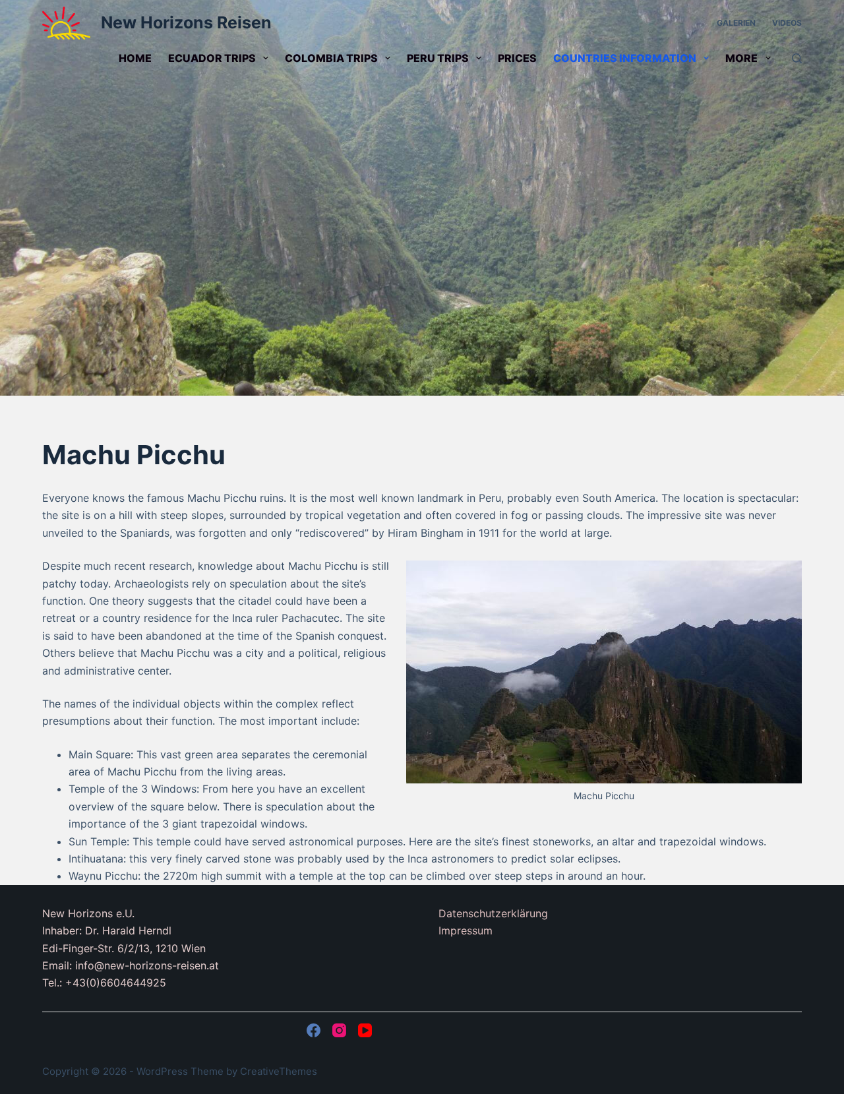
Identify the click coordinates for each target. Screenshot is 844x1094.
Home (135, 58)
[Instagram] (339, 1030)
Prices (517, 58)
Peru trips (438, 58)
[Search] (797, 58)
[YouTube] (365, 1030)
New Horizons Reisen (186, 22)
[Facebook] (313, 1030)
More (741, 58)
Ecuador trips (212, 58)
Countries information (624, 58)
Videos (787, 23)
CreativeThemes (278, 1071)
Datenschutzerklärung (493, 913)
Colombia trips (331, 58)
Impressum (465, 930)
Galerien (736, 23)
